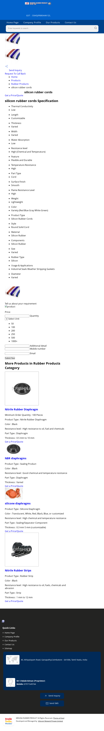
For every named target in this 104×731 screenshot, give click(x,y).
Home (14, 76)
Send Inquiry (15, 70)
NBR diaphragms (15, 458)
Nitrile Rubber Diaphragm (21, 409)
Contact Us (70, 22)
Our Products (53, 22)
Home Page (13, 22)
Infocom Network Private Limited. (50, 721)
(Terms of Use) (58, 718)
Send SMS (53, 703)
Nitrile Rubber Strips (18, 570)
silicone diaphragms (17, 503)
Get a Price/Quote (14, 95)
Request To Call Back (15, 73)
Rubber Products (20, 83)
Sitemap (8, 648)
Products (16, 80)
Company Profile (32, 22)
